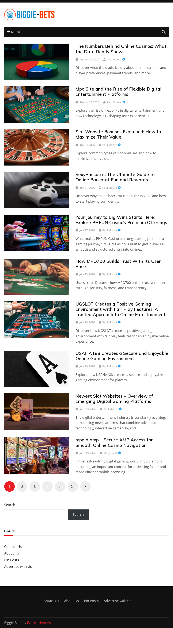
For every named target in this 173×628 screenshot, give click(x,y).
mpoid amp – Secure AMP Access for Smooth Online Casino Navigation (114, 442)
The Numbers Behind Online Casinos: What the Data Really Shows (121, 48)
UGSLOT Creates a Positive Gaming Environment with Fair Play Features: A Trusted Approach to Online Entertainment (121, 309)
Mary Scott (110, 453)
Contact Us (13, 546)
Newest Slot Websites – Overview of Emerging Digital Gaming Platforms (114, 398)
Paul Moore (114, 59)
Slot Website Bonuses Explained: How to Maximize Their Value (118, 134)
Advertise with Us (18, 566)
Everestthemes (39, 622)
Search (9, 504)
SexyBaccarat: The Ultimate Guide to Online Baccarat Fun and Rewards (115, 177)
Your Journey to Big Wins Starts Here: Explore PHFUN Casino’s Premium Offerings (121, 219)
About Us (11, 553)
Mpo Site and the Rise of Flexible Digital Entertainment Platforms (118, 91)
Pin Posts (11, 560)
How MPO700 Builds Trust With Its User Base (118, 263)
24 (73, 486)
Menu (15, 32)
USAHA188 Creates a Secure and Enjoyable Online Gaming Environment (122, 355)
